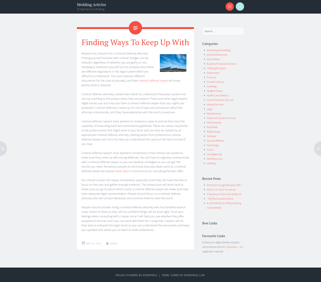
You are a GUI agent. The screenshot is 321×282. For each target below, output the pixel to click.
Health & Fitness (215, 90)
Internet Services (215, 104)
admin (113, 243)
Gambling (212, 86)
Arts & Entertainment (217, 54)
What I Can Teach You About (221, 189)
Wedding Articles (91, 4)
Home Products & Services (220, 100)
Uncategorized (214, 154)
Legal (209, 109)
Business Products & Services (221, 63)
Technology (213, 145)
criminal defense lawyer (153, 80)
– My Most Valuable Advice (220, 198)
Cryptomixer (230, 246)
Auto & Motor (213, 59)
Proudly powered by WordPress (136, 275)
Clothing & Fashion (216, 68)
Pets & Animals (214, 122)
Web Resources (214, 158)
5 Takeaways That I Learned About (224, 194)
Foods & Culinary (215, 81)
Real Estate (212, 127)
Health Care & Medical (218, 95)
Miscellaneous (214, 113)
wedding (211, 163)
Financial (211, 77)
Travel (210, 149)
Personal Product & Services (221, 118)
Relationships (213, 131)
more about (122, 171)
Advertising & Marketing (218, 50)
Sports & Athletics (215, 140)
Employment (213, 72)
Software (211, 136)
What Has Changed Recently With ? (224, 185)
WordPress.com (194, 275)
